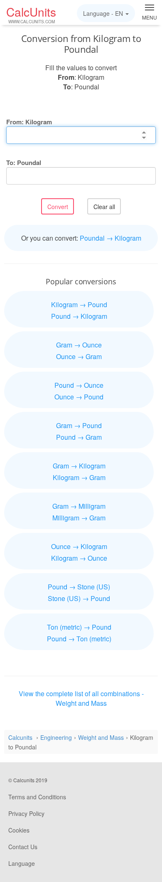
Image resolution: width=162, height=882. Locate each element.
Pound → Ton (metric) (79, 638)
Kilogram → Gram (79, 477)
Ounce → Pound (78, 397)
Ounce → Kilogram (79, 546)
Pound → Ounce (78, 385)
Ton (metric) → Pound (79, 627)
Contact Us (22, 847)
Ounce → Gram (79, 356)
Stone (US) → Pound (79, 598)
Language (21, 863)
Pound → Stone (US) (79, 586)
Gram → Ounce (79, 345)
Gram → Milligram (79, 506)
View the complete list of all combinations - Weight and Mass (81, 698)
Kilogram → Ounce (79, 558)
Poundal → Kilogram (110, 238)
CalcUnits (31, 14)
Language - (103, 13)
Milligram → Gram (79, 517)
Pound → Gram (79, 437)
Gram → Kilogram (79, 466)
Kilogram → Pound (79, 304)
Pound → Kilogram (79, 316)
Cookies (18, 830)
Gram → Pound (79, 425)
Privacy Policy (26, 813)
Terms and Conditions (37, 797)
